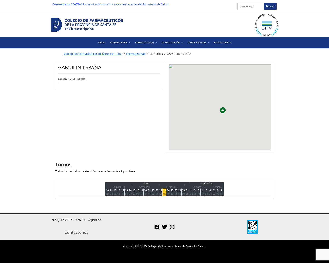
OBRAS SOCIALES (197, 42)
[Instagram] (172, 227)
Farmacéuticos (144, 42)
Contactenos (222, 42)
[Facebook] (157, 227)
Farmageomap (135, 53)
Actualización (171, 42)
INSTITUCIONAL (118, 42)
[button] (129, 42)
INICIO (101, 42)
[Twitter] (164, 227)
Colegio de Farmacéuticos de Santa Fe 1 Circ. (93, 53)
